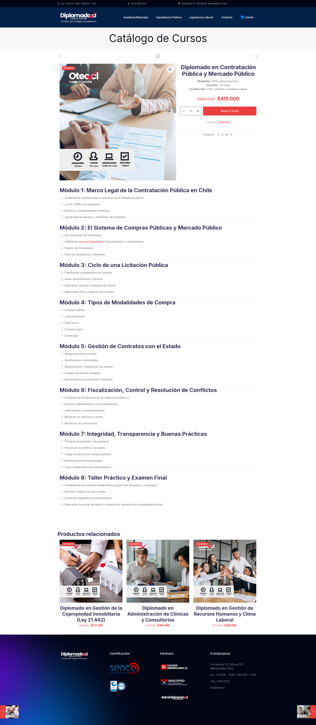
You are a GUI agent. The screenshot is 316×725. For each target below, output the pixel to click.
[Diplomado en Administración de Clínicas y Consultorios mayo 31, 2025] (306, 711)
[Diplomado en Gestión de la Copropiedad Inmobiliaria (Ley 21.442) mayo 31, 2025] (9, 711)
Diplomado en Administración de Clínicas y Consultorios (157, 614)
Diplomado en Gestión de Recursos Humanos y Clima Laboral (225, 614)
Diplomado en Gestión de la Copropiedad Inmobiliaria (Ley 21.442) (91, 614)
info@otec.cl (217, 687)
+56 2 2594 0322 (220, 681)
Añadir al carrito (230, 110)
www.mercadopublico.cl (91, 241)
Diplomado (224, 122)
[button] (170, 69)
